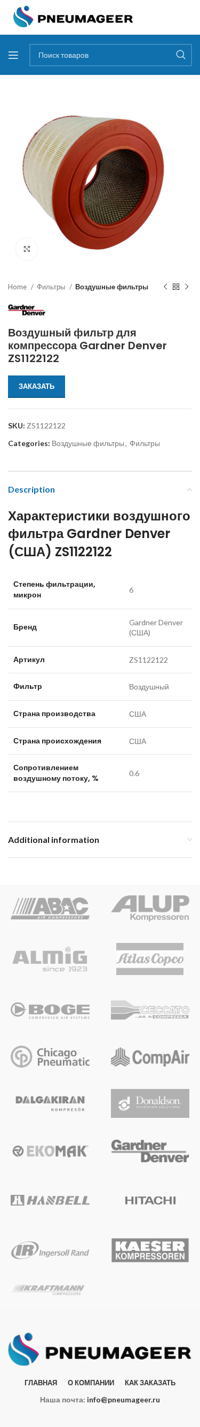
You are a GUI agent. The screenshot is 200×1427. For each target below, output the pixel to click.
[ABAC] (50, 908)
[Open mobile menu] (13, 55)
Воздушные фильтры (111, 286)
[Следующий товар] (186, 287)
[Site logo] (73, 16)
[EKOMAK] (50, 1151)
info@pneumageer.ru (123, 1399)
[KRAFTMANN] (50, 1290)
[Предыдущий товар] (165, 287)
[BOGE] (50, 1010)
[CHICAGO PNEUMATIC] (50, 1056)
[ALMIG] (50, 959)
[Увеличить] (26, 249)
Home (18, 286)
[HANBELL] (50, 1200)
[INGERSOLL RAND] (50, 1250)
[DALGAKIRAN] (50, 1103)
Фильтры (52, 286)
